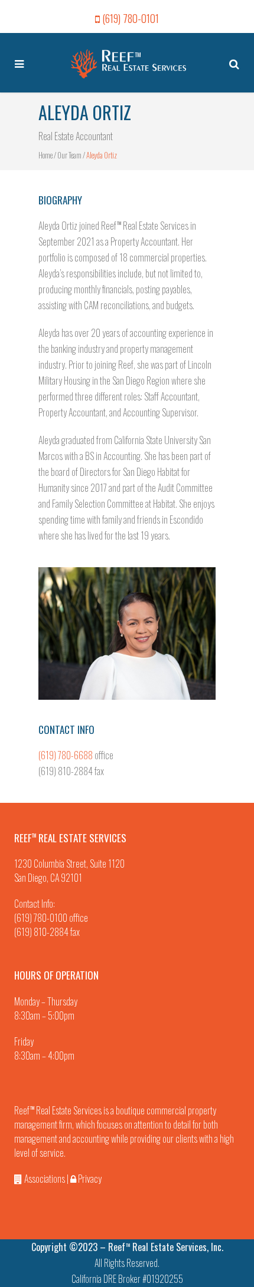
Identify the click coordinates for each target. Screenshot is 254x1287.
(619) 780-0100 (40, 918)
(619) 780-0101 (130, 18)
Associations (43, 1179)
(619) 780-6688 (65, 755)
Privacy (89, 1179)
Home (45, 155)
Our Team (69, 155)
